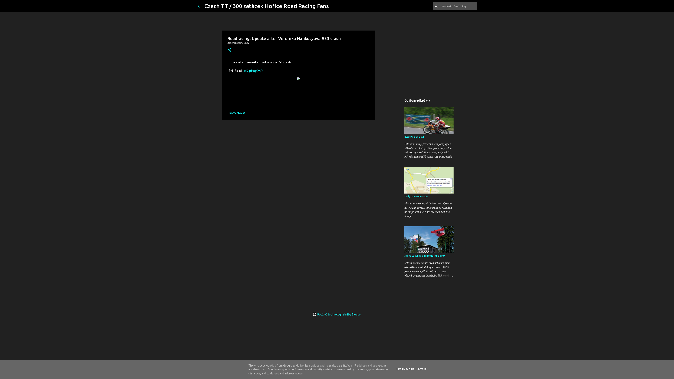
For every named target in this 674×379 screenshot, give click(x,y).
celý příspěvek (253, 70)
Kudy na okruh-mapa (416, 196)
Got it (422, 369)
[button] (229, 50)
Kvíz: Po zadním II (414, 137)
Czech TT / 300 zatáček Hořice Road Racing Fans (266, 6)
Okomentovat (236, 113)
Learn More (405, 369)
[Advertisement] (298, 150)
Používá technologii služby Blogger (339, 314)
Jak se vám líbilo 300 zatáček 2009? (424, 256)
